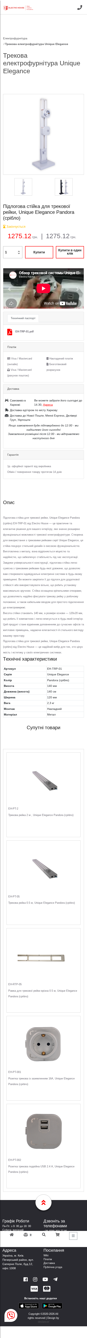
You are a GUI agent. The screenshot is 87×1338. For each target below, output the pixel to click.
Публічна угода (53, 1267)
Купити (39, 252)
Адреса (48, 404)
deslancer (43, 1321)
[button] (9, 289)
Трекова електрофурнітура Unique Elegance (36, 44)
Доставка (49, 1263)
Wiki (46, 1255)
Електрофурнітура (15, 38)
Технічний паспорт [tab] (23, 318)
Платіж (48, 1259)
